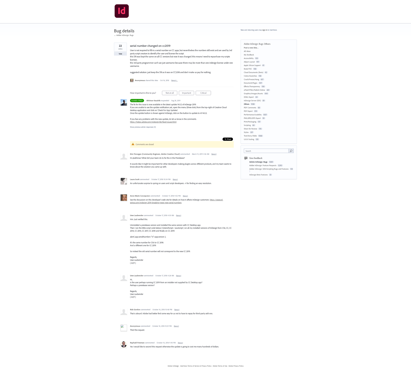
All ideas (247, 51)
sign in (264, 30)
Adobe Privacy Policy (236, 366)
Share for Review (250, 128)
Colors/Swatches (250, 76)
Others (267, 43)
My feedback (249, 54)
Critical (205, 93)
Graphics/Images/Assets (253, 93)
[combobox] (267, 151)
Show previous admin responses (143, 127)
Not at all (171, 93)
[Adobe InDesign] (121, 11)
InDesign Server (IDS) (252, 100)
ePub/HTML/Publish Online (254, 90)
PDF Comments (250, 107)
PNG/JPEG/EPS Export (252, 118)
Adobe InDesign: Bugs (253, 43)
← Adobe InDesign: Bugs (124, 35)
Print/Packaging (250, 121)
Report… (174, 80)
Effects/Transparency (252, 86)
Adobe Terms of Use (220, 366)
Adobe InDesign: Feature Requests (263, 165)
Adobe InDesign (173, 366)
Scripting (247, 125)
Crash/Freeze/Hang (251, 79)
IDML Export (249, 97)
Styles (246, 132)
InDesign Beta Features (258, 174)
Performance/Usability (253, 114)
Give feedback (255, 158)
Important (188, 93)
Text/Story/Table (250, 136)
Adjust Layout (249, 62)
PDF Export (248, 111)
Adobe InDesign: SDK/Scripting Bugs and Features (269, 169)
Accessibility (249, 58)
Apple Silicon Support (252, 65)
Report (213, 154)
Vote (120, 54)
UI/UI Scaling (249, 139)
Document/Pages (250, 83)
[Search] (291, 151)
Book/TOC (248, 69)
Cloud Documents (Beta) (253, 72)
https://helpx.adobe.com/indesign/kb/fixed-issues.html (153, 122)
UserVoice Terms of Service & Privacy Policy (195, 366)
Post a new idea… (251, 47)
